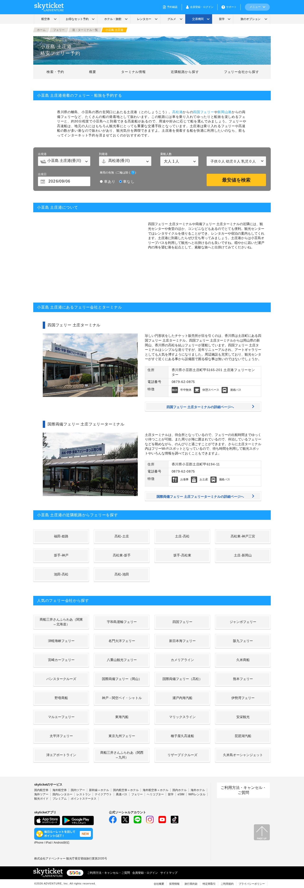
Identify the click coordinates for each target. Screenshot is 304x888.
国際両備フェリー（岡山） (122, 679)
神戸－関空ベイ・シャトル (122, 698)
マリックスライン (182, 717)
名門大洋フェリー (122, 641)
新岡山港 (225, 112)
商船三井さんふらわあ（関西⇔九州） (121, 755)
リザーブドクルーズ (182, 755)
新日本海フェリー (182, 641)
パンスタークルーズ (61, 679)
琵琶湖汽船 (243, 736)
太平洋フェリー (61, 736)
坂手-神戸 (61, 555)
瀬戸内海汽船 (182, 698)
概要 (92, 72)
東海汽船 (121, 717)
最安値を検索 (236, 180)
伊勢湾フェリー (243, 698)
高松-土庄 (121, 536)
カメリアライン (182, 660)
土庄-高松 (182, 536)
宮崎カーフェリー (61, 660)
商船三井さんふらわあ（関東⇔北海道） (61, 622)
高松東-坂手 (122, 555)
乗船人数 (166, 154)
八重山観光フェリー (122, 660)
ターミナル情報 (133, 72)
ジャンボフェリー (243, 622)
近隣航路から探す (185, 72)
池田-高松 (61, 574)
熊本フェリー (243, 679)
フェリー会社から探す (241, 72)
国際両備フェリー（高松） (182, 679)
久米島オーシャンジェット (243, 755)
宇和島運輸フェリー (122, 622)
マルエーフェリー (61, 717)
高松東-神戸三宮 (243, 536)
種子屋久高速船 (182, 736)
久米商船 (243, 660)
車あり (109, 181)
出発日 (42, 174)
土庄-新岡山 (243, 555)
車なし (128, 181)
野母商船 (61, 698)
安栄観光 (243, 717)
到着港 (103, 154)
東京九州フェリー (122, 736)
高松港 (177, 112)
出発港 (42, 154)
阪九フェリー (243, 641)
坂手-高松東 (182, 555)
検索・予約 (55, 72)
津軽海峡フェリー (61, 641)
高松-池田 (121, 574)
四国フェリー (203, 112)
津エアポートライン (61, 755)
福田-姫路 (61, 536)
